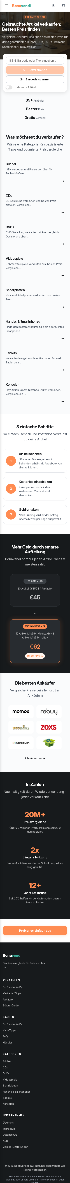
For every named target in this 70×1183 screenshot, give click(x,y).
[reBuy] (49, 711)
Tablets (7, 1097)
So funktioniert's (12, 987)
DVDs (6, 1073)
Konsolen (8, 1103)
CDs (5, 1067)
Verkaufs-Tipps (12, 993)
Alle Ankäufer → (35, 758)
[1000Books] (21, 727)
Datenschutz (10, 1134)
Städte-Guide (11, 1005)
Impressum (9, 1128)
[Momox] (21, 711)
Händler (7, 1042)
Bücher (7, 1061)
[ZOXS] (49, 727)
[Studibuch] (21, 742)
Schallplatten (10, 1085)
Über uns (8, 1122)
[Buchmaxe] (49, 742)
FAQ (5, 1036)
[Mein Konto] (53, 6)
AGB (5, 1140)
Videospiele (10, 1079)
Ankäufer (8, 999)
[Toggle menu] (6, 5)
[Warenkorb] (63, 5)
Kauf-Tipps (9, 1030)
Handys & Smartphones (17, 1091)
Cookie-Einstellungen (15, 1146)
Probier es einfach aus (35, 930)
